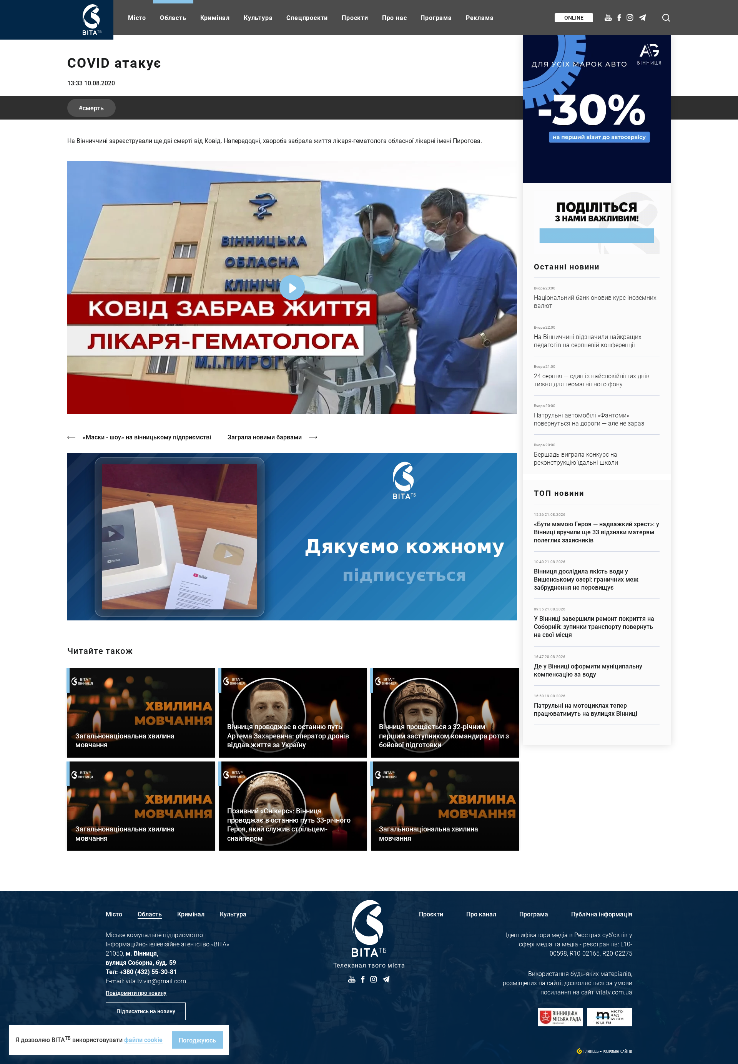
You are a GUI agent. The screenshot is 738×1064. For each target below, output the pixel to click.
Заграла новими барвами (265, 437)
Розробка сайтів (617, 1051)
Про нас (394, 17)
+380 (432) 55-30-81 (148, 972)
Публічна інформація (601, 914)
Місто (137, 17)
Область (173, 17)
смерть (93, 108)
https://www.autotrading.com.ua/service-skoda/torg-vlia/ (597, 109)
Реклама (480, 17)
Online (573, 17)
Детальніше (597, 297)
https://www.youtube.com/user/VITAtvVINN (292, 536)
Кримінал (215, 17)
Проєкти (355, 17)
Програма (436, 17)
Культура (258, 17)
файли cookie (143, 1040)
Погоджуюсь (197, 1040)
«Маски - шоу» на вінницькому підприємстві (147, 437)
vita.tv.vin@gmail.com (156, 981)
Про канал (481, 914)
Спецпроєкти (307, 17)
